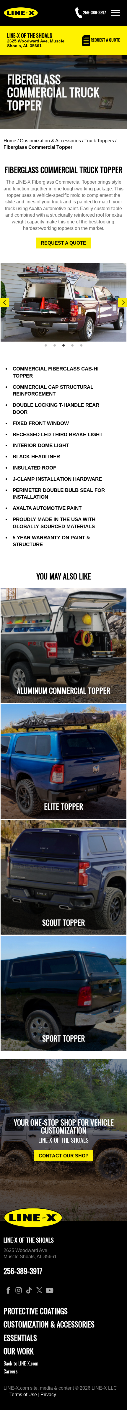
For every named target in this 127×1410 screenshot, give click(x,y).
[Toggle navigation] (115, 13)
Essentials (20, 1337)
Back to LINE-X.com (21, 1363)
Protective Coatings (36, 1310)
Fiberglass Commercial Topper (38, 147)
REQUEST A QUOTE (63, 243)
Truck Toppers (99, 140)
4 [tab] (74, 348)
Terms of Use (23, 1394)
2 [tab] (57, 348)
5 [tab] (83, 348)
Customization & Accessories (50, 140)
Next (122, 302)
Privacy (48, 1394)
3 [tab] (66, 348)
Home (10, 140)
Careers (11, 1371)
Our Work (19, 1350)
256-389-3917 (23, 1270)
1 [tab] (48, 348)
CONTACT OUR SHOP (64, 1155)
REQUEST (105, 40)
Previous (4, 302)
